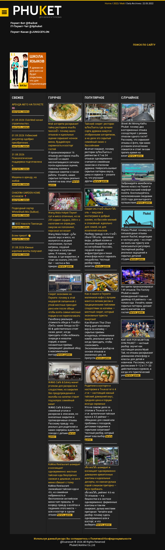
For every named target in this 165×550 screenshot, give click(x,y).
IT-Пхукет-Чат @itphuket (26, 26)
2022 (115, 3)
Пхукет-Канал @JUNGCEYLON (29, 31)
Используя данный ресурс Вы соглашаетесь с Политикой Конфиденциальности (82, 538)
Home (108, 3)
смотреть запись (20, 112)
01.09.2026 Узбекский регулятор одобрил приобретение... (24, 139)
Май (122, 3)
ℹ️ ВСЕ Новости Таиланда (27, 223)
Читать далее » (65, 266)
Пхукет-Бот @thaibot (23, 23)
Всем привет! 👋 (21, 235)
